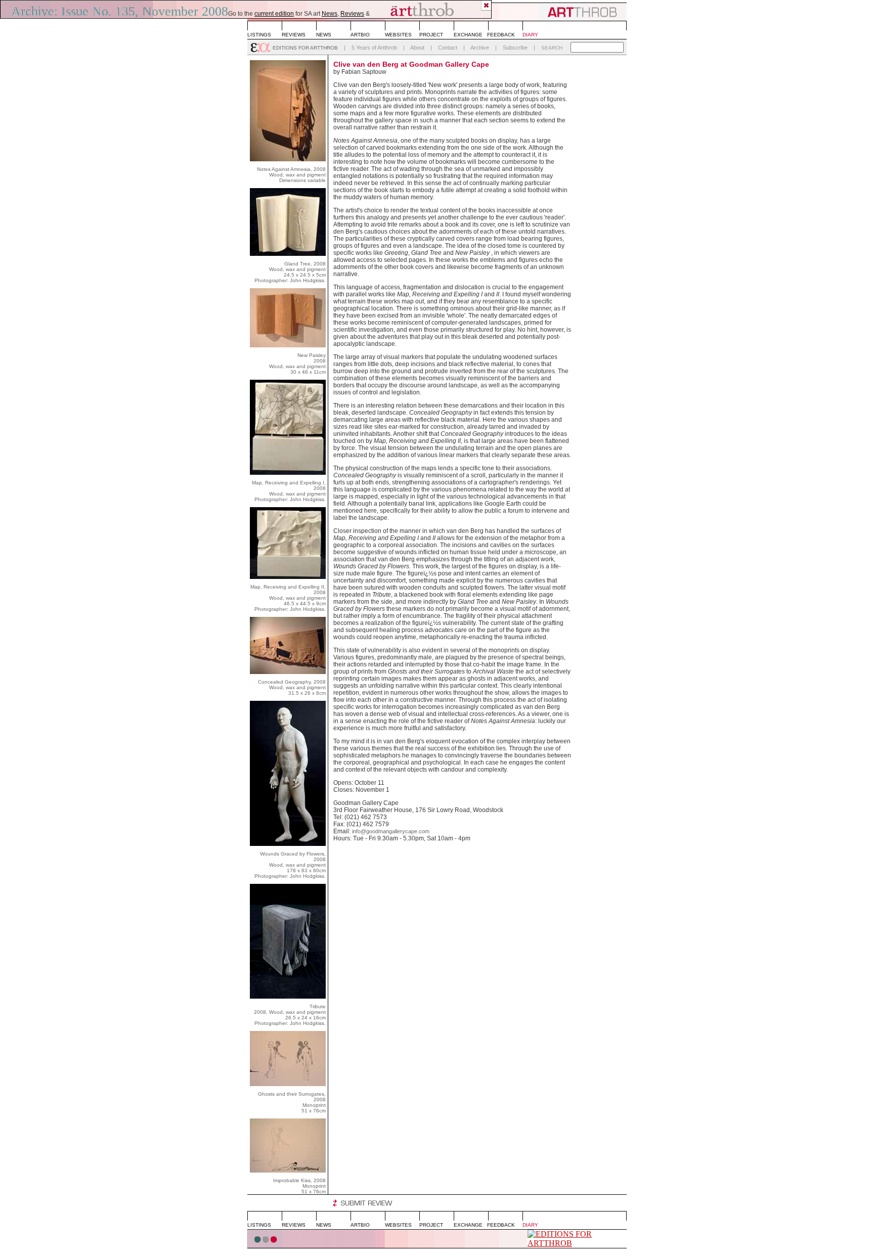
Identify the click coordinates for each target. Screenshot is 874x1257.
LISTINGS (259, 34)
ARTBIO (360, 34)
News (329, 13)
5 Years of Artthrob (374, 47)
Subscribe (515, 47)
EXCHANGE (468, 34)
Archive (479, 47)
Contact (447, 47)
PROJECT (431, 34)
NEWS (323, 34)
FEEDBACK (501, 34)
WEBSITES (398, 34)
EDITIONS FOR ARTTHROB (305, 48)
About (417, 47)
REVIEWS (293, 34)
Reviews (352, 13)
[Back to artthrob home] (422, 9)
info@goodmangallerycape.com (390, 831)
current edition (274, 13)
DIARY (530, 34)
